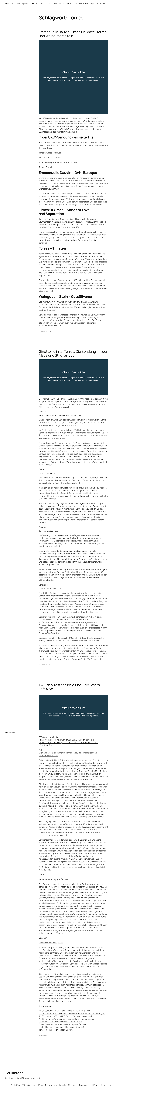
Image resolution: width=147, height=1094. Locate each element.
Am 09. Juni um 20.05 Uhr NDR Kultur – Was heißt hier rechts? (65, 1016)
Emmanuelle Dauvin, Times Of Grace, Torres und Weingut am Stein (73, 34)
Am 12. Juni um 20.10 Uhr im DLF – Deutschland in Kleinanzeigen (66, 1019)
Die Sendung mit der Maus (48, 531)
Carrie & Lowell (60, 1024)
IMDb (60, 942)
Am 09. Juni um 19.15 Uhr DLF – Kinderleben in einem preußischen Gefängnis (72, 1013)
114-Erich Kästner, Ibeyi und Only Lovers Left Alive (69, 687)
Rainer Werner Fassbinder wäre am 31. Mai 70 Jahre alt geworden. (67, 739)
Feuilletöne (14, 1072)
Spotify (65, 879)
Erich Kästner (44, 752)
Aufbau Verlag (75, 415)
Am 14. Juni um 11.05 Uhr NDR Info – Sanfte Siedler (60, 1021)
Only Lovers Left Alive (48, 942)
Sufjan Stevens (45, 1024)
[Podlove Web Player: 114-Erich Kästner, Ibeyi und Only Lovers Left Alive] (73, 712)
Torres (41, 473)
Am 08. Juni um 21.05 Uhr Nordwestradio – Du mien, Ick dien (64, 1010)
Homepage (55, 879)
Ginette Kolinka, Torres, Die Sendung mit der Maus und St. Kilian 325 (73, 353)
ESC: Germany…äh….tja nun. (51, 737)
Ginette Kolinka (44, 415)
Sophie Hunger (45, 1027)
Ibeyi (41, 879)
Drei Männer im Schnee (62, 752)
